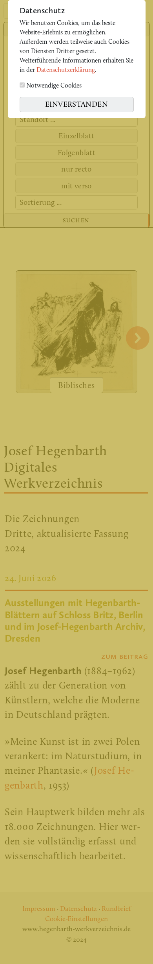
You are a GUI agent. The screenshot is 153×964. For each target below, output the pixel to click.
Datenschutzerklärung (65, 70)
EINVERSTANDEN (76, 105)
